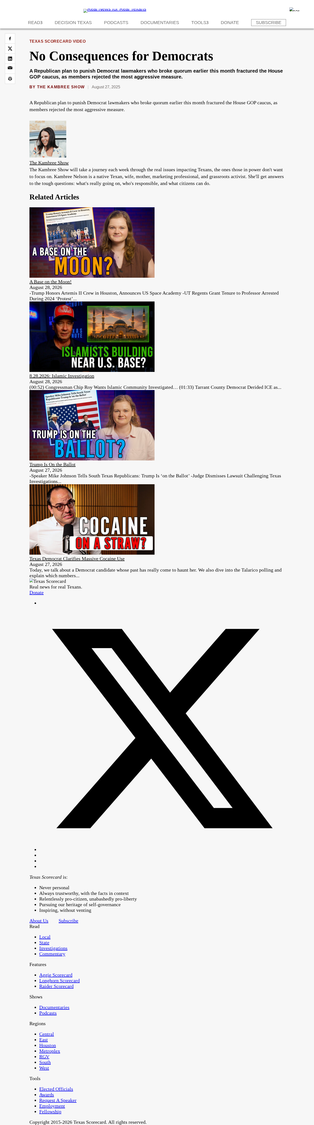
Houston (47, 1045)
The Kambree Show (61, 87)
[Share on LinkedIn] (10, 59)
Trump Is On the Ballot (52, 464)
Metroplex (49, 1051)
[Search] (294, 9)
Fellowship (50, 1111)
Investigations (53, 948)
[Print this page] (10, 79)
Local (45, 937)
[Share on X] (10, 48)
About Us (38, 920)
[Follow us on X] (162, 849)
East (43, 1039)
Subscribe (268, 22)
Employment (52, 1106)
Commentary (52, 953)
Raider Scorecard (56, 986)
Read (34, 22)
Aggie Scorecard (55, 975)
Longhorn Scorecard (59, 980)
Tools (198, 22)
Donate (230, 22)
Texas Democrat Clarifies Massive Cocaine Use (77, 558)
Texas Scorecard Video (57, 41)
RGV (44, 1056)
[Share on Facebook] (10, 38)
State (44, 942)
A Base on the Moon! (50, 281)
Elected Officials (56, 1089)
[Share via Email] (10, 69)
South (45, 1062)
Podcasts (116, 22)
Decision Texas (73, 22)
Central (46, 1034)
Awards (46, 1094)
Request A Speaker (58, 1100)
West (44, 1068)
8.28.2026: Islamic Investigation (61, 376)
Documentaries (160, 22)
